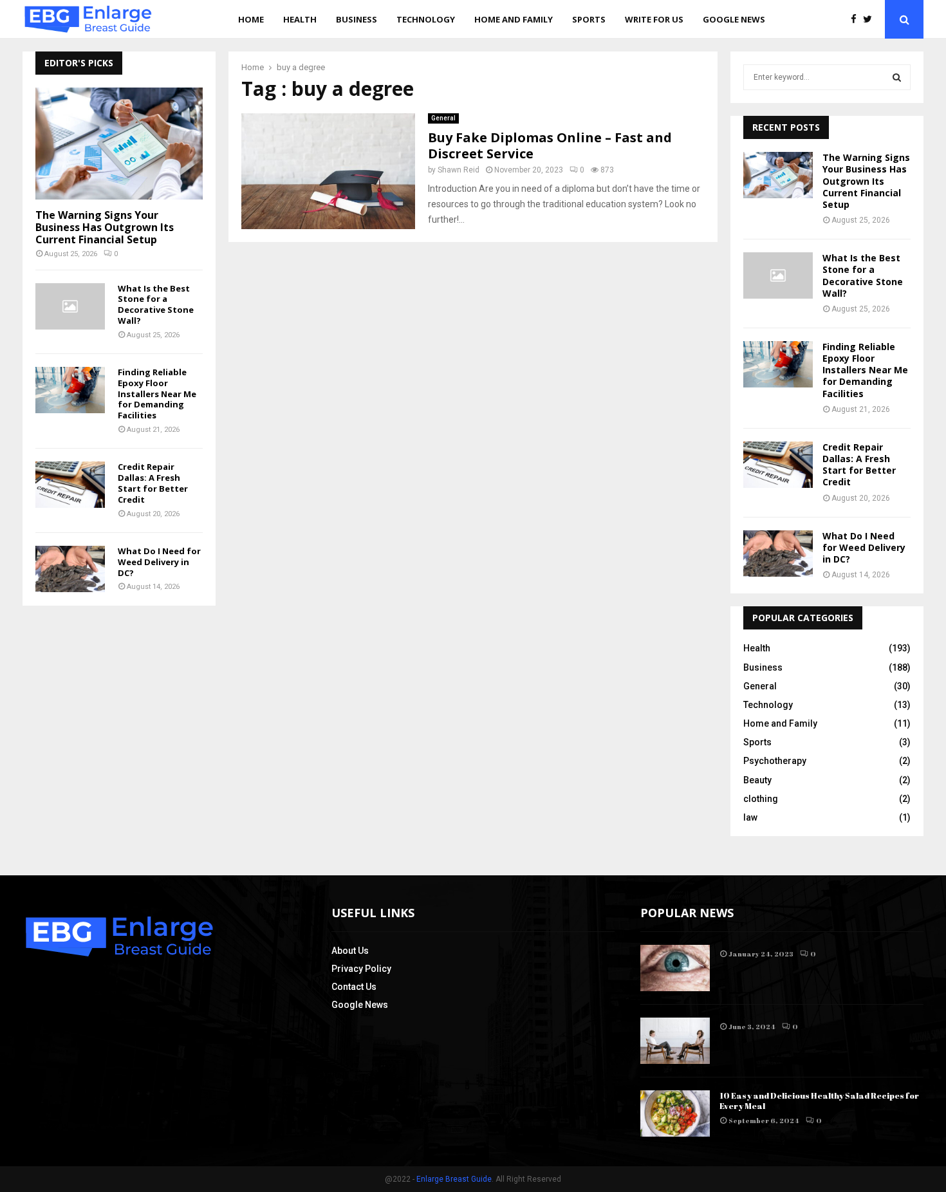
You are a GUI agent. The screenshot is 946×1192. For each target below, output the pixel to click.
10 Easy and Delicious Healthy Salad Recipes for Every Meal (819, 1101)
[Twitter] (870, 19)
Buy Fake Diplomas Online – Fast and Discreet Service (550, 145)
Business (356, 19)
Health (300, 19)
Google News (734, 19)
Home (251, 19)
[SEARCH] (897, 77)
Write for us (654, 19)
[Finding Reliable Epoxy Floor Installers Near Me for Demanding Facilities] (70, 390)
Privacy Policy (361, 969)
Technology (425, 19)
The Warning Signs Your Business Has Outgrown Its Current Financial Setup (104, 227)
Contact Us (353, 987)
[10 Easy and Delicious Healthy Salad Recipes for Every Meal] (675, 1113)
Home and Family (513, 19)
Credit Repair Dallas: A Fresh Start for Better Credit (153, 483)
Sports (589, 19)
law (750, 817)
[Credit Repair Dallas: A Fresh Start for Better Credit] (70, 484)
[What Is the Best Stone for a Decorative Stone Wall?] (70, 306)
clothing (760, 799)
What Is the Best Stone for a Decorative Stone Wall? (156, 304)
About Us (350, 950)
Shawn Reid (458, 169)
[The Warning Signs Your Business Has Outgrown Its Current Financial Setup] (119, 143)
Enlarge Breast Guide (454, 1179)
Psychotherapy (774, 761)
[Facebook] (857, 19)
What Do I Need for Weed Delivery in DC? (159, 562)
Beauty (757, 780)
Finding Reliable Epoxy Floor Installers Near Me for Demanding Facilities (157, 393)
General (443, 118)
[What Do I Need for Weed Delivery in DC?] (70, 569)
